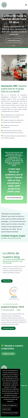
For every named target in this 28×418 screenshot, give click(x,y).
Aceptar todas (6, 409)
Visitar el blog (7, 281)
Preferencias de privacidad (9, 413)
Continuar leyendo (8, 328)
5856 (18, 310)
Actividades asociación (10, 304)
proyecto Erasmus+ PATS (12, 307)
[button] (13, 45)
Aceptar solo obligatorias (9, 405)
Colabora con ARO (8, 354)
